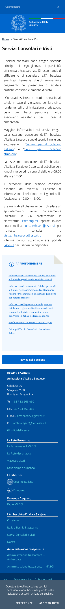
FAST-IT (9, 245)
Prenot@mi (30, 220)
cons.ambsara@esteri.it (40, 225)
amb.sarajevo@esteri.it (31, 416)
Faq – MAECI (15, 504)
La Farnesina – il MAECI (21, 446)
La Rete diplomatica (19, 453)
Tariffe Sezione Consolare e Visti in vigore (30, 322)
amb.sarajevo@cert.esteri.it (29, 423)
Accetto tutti (49, 603)
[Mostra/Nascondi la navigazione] (7, 23)
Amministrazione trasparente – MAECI (30, 566)
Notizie (11, 542)
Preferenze (24, 603)
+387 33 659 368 (23, 408)
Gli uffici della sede (18, 430)
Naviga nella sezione (32, 359)
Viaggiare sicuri (16, 460)
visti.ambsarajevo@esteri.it (22, 235)
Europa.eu (19, 490)
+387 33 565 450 (23, 401)
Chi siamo (13, 520)
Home (5, 39)
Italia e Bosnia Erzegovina (22, 527)
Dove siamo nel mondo (21, 468)
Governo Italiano (12, 6)
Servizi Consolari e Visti (21, 534)
